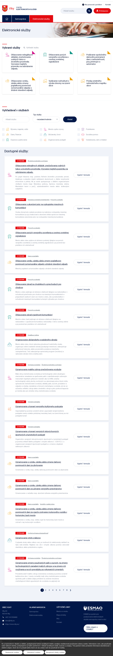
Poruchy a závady (57, 200)
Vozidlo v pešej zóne (47, 504)
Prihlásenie (103, 11)
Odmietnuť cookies (33, 652)
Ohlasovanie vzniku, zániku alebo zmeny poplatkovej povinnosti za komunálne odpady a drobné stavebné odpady (22, 85)
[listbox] (46, 119)
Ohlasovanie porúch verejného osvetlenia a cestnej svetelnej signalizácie (58, 58)
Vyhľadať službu (32, 48)
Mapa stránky (61, 615)
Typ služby (37, 115)
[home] (6, 18)
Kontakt (108, 5)
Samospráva (20, 19)
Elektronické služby (41, 19)
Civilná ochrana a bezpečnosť (38, 533)
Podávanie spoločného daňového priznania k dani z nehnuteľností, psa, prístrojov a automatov (96, 59)
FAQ (57, 619)
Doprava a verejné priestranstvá (39, 200)
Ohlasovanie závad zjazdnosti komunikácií (33, 315)
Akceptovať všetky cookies (55, 652)
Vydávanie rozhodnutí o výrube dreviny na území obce (59, 83)
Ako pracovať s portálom (93, 5)
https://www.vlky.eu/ (12, 624)
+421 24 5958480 (11, 617)
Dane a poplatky (33, 256)
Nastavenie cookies (12, 652)
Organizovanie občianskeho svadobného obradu (36, 340)
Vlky (23, 8)
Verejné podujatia (34, 402)
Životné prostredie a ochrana (38, 161)
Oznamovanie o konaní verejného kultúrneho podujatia (39, 406)
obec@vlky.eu (10, 621)
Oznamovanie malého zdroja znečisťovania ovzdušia (38, 369)
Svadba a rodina (33, 335)
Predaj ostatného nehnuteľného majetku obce (96, 83)
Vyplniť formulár (83, 175)
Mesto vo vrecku (62, 611)
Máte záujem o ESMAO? (92, 628)
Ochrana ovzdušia (34, 365)
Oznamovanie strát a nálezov (28, 538)
